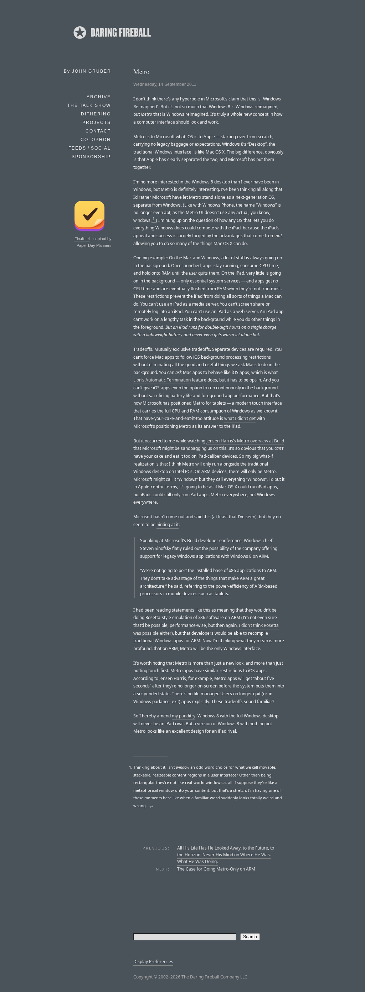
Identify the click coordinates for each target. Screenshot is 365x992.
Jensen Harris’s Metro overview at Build (245, 441)
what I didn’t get (240, 418)
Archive (99, 96)
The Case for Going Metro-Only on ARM (216, 869)
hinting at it (167, 524)
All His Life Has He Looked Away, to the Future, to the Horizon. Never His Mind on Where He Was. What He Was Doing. (225, 854)
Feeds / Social (89, 148)
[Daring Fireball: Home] (111, 41)
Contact (98, 131)
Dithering (96, 113)
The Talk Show (89, 105)
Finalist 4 (82, 239)
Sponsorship (91, 156)
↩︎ (151, 806)
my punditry (183, 716)
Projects (96, 122)
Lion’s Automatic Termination (162, 380)
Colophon (96, 139)
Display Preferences (153, 962)
